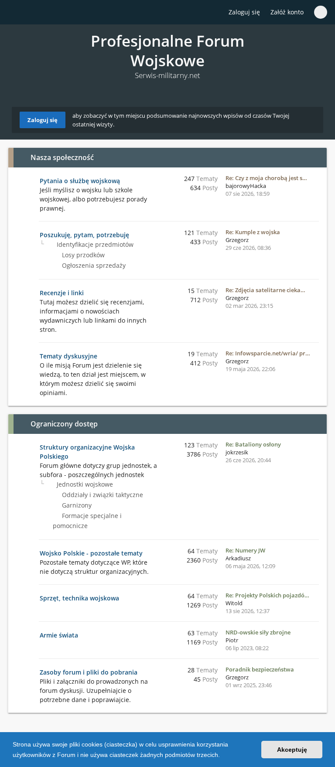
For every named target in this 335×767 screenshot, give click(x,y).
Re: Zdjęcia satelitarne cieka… (265, 290)
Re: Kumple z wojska (253, 232)
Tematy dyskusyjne (68, 356)
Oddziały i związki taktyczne (101, 495)
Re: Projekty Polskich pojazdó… (267, 595)
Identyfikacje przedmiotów (94, 244)
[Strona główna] (17, 13)
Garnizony (76, 505)
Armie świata (59, 635)
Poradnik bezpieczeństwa (260, 669)
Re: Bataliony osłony (253, 444)
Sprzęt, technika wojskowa (79, 598)
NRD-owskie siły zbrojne (258, 632)
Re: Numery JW (245, 550)
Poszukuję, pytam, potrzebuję (84, 235)
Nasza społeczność (62, 157)
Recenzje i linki (62, 293)
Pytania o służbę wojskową (80, 181)
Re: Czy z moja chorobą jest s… (266, 178)
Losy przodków (82, 255)
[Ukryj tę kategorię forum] (316, 157)
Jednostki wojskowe (84, 484)
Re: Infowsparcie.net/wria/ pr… (268, 353)
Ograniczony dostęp (64, 424)
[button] (223, 755)
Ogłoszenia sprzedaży (93, 265)
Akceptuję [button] (292, 749)
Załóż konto (287, 12)
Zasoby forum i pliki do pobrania (88, 672)
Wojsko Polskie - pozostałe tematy (91, 553)
